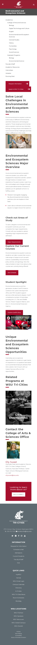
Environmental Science (16, 61)
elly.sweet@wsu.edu (12, 475)
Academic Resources (12, 67)
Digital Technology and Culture (19, 28)
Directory (18, 588)
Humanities (13, 46)
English (11, 31)
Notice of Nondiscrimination (18, 637)
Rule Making (18, 633)
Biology (11, 25)
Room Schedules (18, 598)
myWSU (18, 574)
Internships (9, 70)
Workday (18, 601)
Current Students (18, 556)
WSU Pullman (18, 613)
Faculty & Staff (10, 64)
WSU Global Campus (18, 623)
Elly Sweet (11, 462)
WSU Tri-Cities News (18, 594)
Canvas (18, 578)
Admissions (18, 553)
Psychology (13, 49)
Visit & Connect (18, 494)
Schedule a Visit (18, 549)
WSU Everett (18, 626)
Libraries (8, 73)
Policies (19, 631)
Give (18, 563)
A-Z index (18, 591)
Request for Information (18, 546)
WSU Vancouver (18, 619)
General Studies (14, 40)
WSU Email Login (18, 581)
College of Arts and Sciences (16, 22)
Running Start (10, 76)
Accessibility (18, 635)
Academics (9, 20)
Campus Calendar (18, 584)
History (11, 43)
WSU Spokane (18, 616)
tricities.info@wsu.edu (24, 531)
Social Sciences (14, 52)
